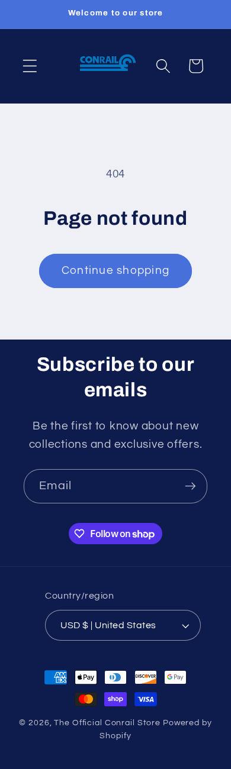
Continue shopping (115, 270)
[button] (30, 66)
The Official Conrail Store (107, 723)
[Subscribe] (190, 486)
